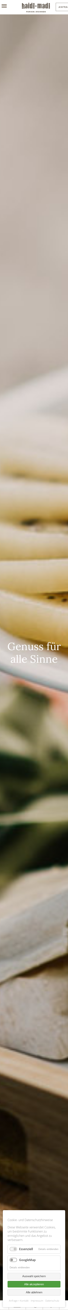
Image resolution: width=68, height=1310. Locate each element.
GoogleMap (27, 1260)
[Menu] (8, 6)
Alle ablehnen (34, 1292)
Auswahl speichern (34, 1276)
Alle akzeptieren (34, 1284)
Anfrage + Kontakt (19, 1300)
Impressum (37, 1300)
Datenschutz (52, 1300)
